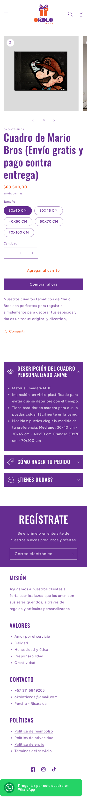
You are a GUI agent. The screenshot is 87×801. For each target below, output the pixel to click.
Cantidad (10, 243)
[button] (6, 14)
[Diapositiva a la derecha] (54, 120)
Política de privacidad (33, 738)
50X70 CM (49, 221)
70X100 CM (19, 232)
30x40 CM (18, 211)
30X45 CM (48, 211)
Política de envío (29, 744)
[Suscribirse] (71, 554)
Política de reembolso (33, 731)
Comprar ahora (44, 284)
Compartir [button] (17, 331)
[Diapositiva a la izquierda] (33, 120)
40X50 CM (18, 221)
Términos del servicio (33, 751)
